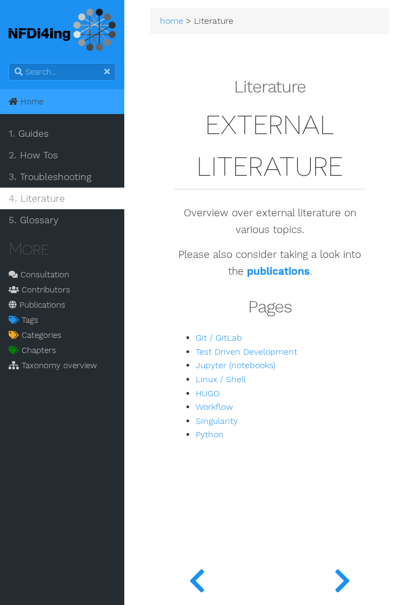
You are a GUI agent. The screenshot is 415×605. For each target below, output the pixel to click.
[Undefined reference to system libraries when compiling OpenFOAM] (197, 578)
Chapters (37, 350)
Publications (41, 305)
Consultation (43, 275)
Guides (29, 133)
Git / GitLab (219, 338)
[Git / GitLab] (342, 578)
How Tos (33, 155)
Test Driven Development (246, 352)
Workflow (214, 407)
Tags (28, 320)
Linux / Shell (221, 379)
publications (278, 271)
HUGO (208, 393)
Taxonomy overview (58, 365)
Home (30, 102)
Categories (40, 335)
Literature (37, 198)
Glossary (33, 220)
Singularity (217, 421)
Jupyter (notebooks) (236, 365)
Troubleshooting (50, 176)
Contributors (44, 290)
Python (210, 435)
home (171, 21)
